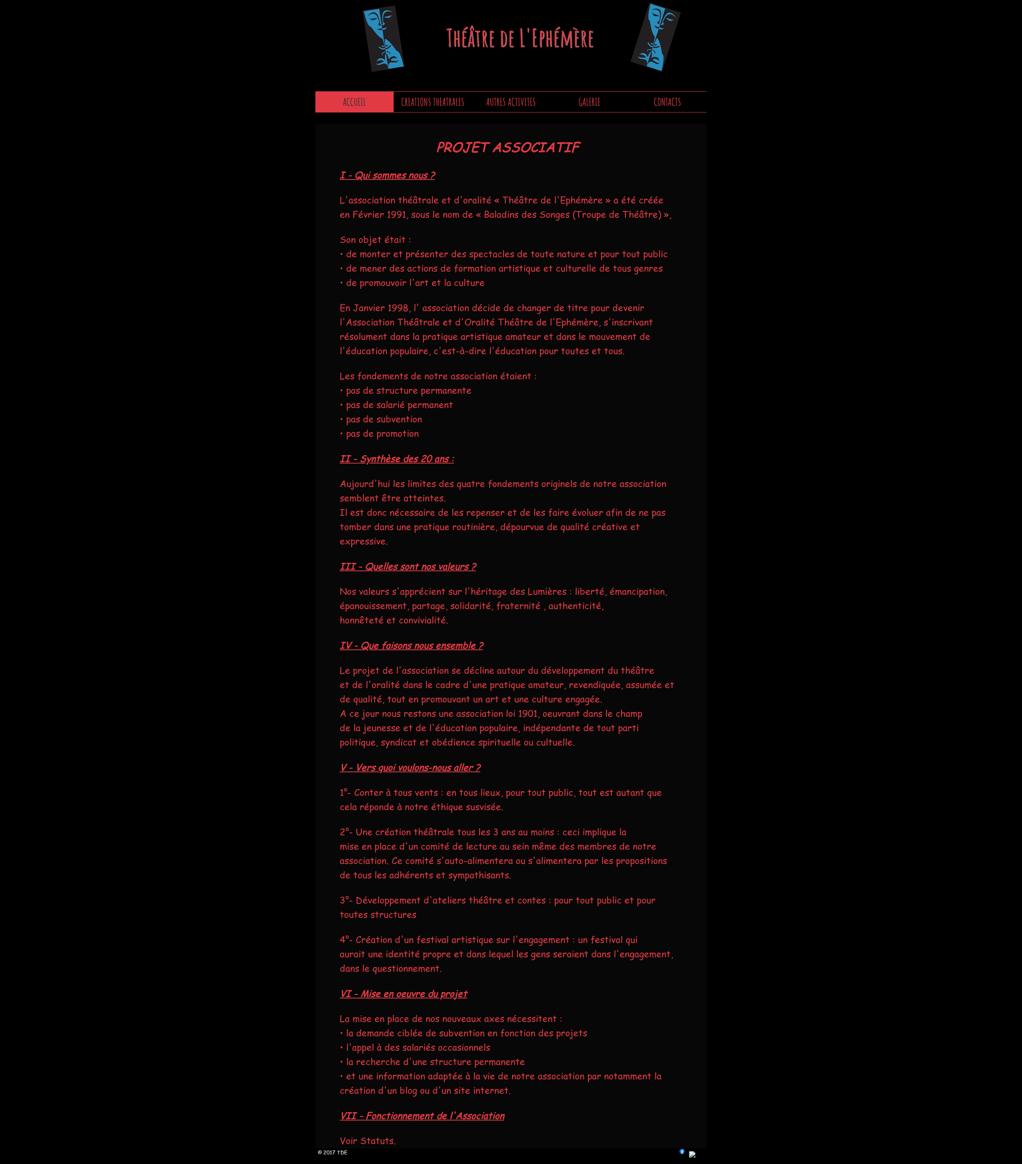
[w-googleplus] (692, 1154)
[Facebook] (682, 1151)
